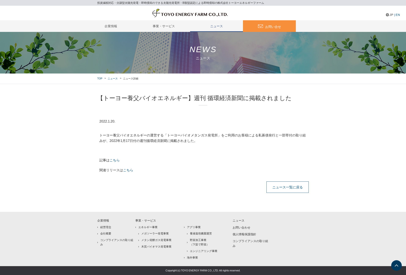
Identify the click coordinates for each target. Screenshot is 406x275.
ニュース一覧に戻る (287, 187)
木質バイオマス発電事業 (156, 246)
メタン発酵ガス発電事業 (156, 240)
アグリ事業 (194, 227)
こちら (115, 160)
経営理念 (105, 227)
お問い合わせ (241, 227)
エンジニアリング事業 (203, 251)
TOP (99, 78)
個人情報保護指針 (244, 234)
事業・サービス (164, 26)
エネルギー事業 (148, 227)
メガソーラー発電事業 (155, 233)
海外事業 (192, 257)
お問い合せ (273, 27)
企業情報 (110, 26)
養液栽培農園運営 (201, 233)
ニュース (216, 26)
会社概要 (105, 233)
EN (398, 14)
